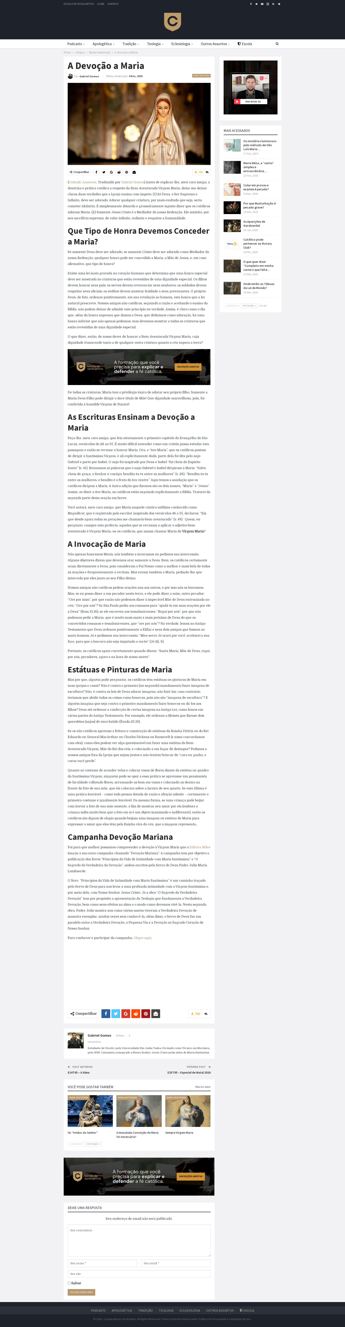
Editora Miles (199, 847)
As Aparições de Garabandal (254, 223)
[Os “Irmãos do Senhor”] (90, 1111)
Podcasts (74, 43)
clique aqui (142, 938)
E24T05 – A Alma (78, 1072)
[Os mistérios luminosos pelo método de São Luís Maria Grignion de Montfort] (232, 145)
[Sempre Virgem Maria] (187, 1111)
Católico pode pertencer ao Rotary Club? (257, 243)
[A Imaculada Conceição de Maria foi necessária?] (139, 1111)
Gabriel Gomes (132, 182)
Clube (100, 4)
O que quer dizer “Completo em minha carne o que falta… (258, 266)
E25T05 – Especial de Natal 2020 (189, 1072)
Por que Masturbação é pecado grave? (259, 205)
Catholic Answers (82, 182)
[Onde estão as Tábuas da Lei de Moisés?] (232, 288)
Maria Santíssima (201, 75)
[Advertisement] (139, 973)
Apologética (102, 43)
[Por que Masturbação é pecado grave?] (232, 207)
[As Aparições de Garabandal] (232, 225)
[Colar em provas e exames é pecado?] (232, 189)
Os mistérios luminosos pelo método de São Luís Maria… (259, 145)
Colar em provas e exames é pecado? (256, 187)
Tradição (129, 43)
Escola (247, 43)
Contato (113, 4)
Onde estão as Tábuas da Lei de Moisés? (258, 286)
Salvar (76, 1283)
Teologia (154, 43)
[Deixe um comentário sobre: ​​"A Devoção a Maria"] (207, 172)
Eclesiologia (180, 43)
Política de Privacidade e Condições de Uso (225, 1319)
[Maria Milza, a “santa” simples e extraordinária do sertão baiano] (232, 167)
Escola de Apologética (79, 4)
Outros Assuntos (214, 43)
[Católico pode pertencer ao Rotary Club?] (232, 243)
